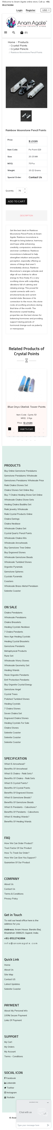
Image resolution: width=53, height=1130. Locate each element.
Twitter (10, 1087)
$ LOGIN (33, 141)
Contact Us (35, 177)
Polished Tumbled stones (17, 699)
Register (30, 10)
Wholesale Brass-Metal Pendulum (21, 586)
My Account (10, 1051)
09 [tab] (43, 428)
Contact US (9, 979)
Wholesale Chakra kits (15, 538)
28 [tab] (18, 440)
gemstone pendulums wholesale (20, 475)
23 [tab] (26, 436)
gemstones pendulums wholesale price (24, 480)
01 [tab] (9, 428)
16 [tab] (35, 432)
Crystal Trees (11, 694)
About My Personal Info (16, 1010)
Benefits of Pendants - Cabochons (21, 812)
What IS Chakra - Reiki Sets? (18, 773)
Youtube (10, 1097)
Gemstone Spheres (13, 571)
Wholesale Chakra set (15, 528)
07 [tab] (35, 428)
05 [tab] (26, 428)
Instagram (11, 1092)
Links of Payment (13, 1020)
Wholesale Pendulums (15, 617)
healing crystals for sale (16, 723)
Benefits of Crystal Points (17, 788)
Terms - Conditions (13, 1056)
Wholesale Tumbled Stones (18, 562)
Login (19, 10)
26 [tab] (39, 436)
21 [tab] (18, 436)
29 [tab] (22, 440)
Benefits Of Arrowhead (15, 768)
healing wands (11, 670)
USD (45, 10)
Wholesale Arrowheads (16, 542)
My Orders (9, 1046)
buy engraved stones (15, 552)
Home (11, 42)
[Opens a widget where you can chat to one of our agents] (33, 1114)
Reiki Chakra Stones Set (16, 485)
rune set (8, 655)
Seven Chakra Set (13, 713)
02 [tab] (13, 428)
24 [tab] (30, 436)
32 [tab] (35, 440)
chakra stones (11, 727)
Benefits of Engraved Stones (18, 792)
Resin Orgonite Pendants (16, 675)
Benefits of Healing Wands (17, 821)
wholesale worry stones (16, 660)
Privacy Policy (11, 898)
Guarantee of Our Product (17, 862)
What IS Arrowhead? (14, 764)
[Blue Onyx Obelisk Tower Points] (26, 385)
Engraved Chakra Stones (16, 718)
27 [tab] (43, 436)
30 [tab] (26, 440)
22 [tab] (22, 436)
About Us (8, 884)
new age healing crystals (17, 636)
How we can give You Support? (20, 857)
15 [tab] (30, 432)
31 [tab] (30, 440)
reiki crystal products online (18, 514)
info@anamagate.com (21, 943)
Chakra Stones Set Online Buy (19, 490)
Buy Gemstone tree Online (17, 547)
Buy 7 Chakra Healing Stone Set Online (23, 495)
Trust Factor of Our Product (18, 848)
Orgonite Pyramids (13, 566)
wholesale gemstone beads (18, 557)
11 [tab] (13, 432)
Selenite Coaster (12, 590)
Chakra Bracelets (12, 622)
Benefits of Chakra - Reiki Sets (19, 778)
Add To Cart (16, 201)
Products (23, 42)
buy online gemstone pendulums (20, 471)
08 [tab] (39, 428)
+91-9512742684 (14, 938)
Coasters (8, 581)
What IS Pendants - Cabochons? (20, 807)
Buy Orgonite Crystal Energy (18, 684)
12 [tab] (18, 432)
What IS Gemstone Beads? (18, 797)
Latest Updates (12, 984)
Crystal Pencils (19, 49)
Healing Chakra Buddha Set (17, 504)
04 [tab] (22, 428)
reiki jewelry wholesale (16, 509)
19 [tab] (9, 436)
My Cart (8, 1042)
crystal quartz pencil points (18, 533)
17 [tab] (39, 432)
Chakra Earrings (12, 518)
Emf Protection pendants (16, 679)
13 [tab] (22, 432)
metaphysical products (15, 651)
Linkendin (11, 1083)
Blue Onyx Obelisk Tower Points (27, 406)
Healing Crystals (12, 703)
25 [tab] (35, 436)
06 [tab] (30, 428)
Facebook (11, 1078)
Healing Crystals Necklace (17, 627)
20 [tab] (13, 436)
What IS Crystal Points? (16, 783)
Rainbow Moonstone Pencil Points (26, 130)
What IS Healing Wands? (16, 816)
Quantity (10, 190)
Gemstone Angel (12, 689)
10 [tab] (9, 432)
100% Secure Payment (15, 1015)
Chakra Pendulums (13, 612)
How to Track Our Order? (16, 852)
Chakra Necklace (12, 523)
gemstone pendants (14, 646)
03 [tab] (18, 428)
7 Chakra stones (12, 708)
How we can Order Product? (18, 843)
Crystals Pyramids (13, 576)
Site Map (8, 974)
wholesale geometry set (16, 665)
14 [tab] (26, 432)
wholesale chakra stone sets (19, 499)
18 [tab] (43, 432)
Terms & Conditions (13, 893)
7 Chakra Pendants (13, 631)
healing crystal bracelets (16, 641)
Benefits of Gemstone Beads (19, 802)
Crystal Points (19, 45)
